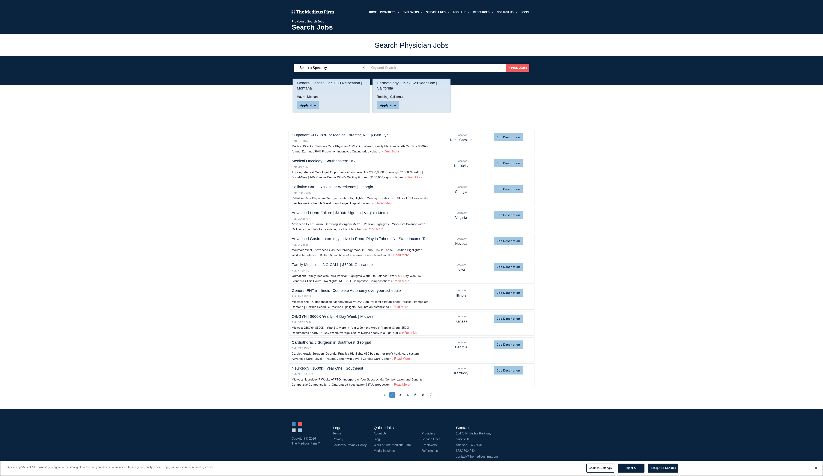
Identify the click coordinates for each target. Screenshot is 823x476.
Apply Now (308, 105)
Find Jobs (518, 67)
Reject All (631, 468)
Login (525, 12)
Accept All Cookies (663, 468)
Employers (411, 12)
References (430, 450)
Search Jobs (315, 21)
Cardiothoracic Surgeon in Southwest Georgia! (331, 342)
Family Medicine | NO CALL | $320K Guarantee (332, 265)
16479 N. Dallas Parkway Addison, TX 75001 (473, 439)
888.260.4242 (465, 450)
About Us (380, 433)
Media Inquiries (384, 450)
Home (373, 12)
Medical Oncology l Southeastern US (323, 161)
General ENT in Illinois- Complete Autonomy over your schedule (346, 290)
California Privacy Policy (350, 445)
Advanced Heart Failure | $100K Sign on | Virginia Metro (340, 213)
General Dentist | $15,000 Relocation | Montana (329, 85)
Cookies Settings (600, 468)
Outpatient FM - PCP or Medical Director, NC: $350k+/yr (340, 135)
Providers (388, 12)
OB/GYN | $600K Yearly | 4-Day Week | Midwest (333, 316)
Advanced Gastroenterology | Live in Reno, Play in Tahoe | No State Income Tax (360, 239)
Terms (337, 433)
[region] (411, 468)
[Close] (816, 468)
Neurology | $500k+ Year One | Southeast (327, 368)
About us (459, 12)
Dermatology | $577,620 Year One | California (407, 85)
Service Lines (436, 12)
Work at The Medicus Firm (392, 445)
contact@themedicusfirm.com (477, 456)
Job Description (508, 137)
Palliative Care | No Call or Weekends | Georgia (332, 187)
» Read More (389, 151)
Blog (377, 439)
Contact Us (505, 12)
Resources (481, 12)
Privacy (338, 439)
